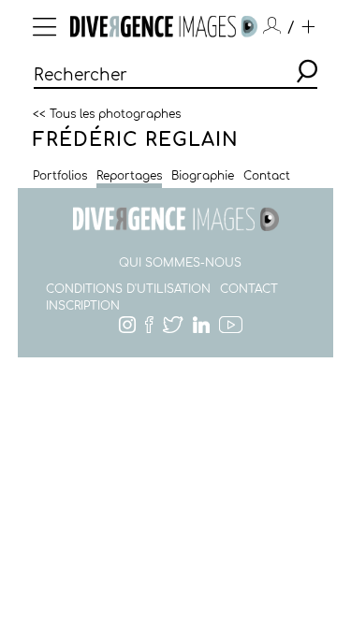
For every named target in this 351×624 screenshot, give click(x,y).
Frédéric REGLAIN (136, 140)
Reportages (129, 175)
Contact (266, 175)
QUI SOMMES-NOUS (180, 262)
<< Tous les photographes (107, 113)
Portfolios (60, 175)
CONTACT (249, 289)
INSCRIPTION (83, 305)
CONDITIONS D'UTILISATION (128, 289)
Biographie (202, 175)
